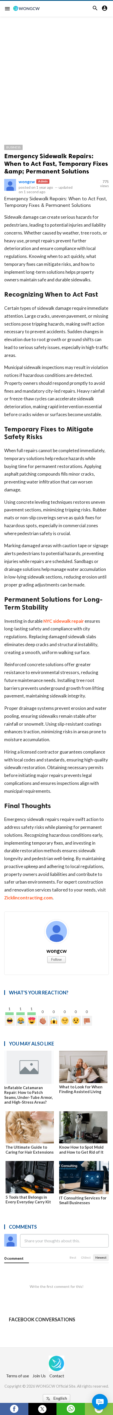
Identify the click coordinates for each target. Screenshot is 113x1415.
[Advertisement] (56, 75)
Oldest (86, 1257)
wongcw (27, 181)
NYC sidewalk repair (63, 621)
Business (13, 147)
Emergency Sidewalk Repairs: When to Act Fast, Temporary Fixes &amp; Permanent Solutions (56, 163)
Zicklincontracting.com (28, 897)
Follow (56, 959)
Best (73, 1257)
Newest (100, 1257)
